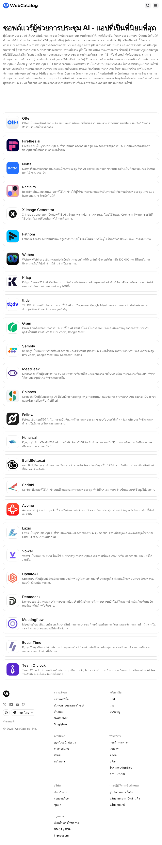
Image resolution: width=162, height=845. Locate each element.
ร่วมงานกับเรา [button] (62, 798)
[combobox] (23, 712)
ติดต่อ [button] (113, 755)
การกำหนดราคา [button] (120, 742)
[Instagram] (23, 704)
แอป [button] (112, 699)
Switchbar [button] (60, 718)
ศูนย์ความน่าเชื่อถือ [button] (121, 792)
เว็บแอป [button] (58, 711)
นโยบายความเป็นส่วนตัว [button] (125, 798)
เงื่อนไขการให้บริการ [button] (66, 823)
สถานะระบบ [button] (117, 774)
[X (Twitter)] (4, 704)
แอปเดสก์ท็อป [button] (62, 699)
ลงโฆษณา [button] (60, 761)
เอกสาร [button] (114, 748)
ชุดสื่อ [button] (57, 804)
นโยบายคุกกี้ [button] (117, 804)
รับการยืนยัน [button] (61, 748)
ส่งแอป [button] (58, 755)
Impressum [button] (61, 835)
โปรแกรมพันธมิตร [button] (121, 767)
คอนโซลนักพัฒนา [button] (65, 742)
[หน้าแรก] (20, 5)
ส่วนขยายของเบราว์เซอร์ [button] (69, 705)
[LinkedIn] (11, 704)
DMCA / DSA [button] (62, 829)
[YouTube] (17, 704)
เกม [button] (112, 705)
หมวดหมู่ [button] (115, 711)
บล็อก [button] (113, 761)
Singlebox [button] (60, 724)
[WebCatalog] (6, 694)
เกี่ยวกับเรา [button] (60, 792)
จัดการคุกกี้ (8, 721)
